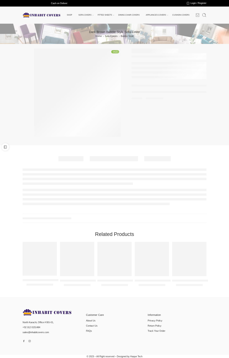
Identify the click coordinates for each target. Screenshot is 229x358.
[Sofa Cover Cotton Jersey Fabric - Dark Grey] (152, 259)
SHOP (69, 15)
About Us (90, 320)
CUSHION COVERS (180, 15)
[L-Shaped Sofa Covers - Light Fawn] (40, 259)
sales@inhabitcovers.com (36, 332)
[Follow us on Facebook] (24, 341)
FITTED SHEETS (105, 15)
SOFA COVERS (84, 15)
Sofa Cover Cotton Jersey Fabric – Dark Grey (161, 280)
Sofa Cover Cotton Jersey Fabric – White (84, 280)
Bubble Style (127, 36)
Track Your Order (156, 331)
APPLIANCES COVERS (156, 15)
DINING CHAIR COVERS (129, 15)
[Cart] (197, 15)
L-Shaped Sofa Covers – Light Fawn (43, 280)
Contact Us (92, 326)
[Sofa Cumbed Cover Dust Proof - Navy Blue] (189, 259)
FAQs (89, 331)
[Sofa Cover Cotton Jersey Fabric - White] (77, 259)
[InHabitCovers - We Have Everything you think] (42, 15)
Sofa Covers (111, 36)
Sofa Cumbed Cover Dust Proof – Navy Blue (198, 280)
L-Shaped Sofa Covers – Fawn (115, 280)
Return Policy (154, 326)
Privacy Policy (155, 320)
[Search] (204, 15)
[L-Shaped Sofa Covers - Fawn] (114, 259)
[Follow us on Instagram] (29, 341)
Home (98, 36)
